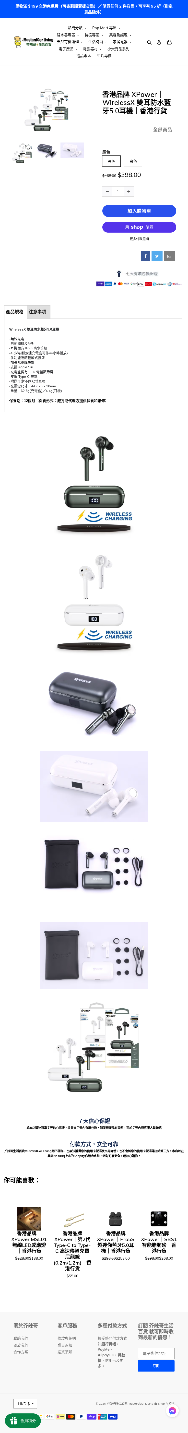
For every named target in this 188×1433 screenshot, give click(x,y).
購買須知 (65, 1345)
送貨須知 (65, 1352)
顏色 (106, 152)
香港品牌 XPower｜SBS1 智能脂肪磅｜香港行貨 (159, 1242)
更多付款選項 (139, 239)
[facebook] (145, 256)
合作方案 (20, 1352)
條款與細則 (67, 1338)
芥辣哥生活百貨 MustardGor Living (130, 1403)
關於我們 (20, 1345)
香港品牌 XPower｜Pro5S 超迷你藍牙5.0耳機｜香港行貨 (115, 1242)
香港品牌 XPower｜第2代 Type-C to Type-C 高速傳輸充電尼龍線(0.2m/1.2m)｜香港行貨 (72, 1251)
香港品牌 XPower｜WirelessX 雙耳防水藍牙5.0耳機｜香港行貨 (136, 102)
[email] (169, 256)
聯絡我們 (20, 1338)
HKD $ (24, 1403)
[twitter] (157, 256)
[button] (172, 1411)
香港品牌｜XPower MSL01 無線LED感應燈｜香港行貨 (29, 1242)
